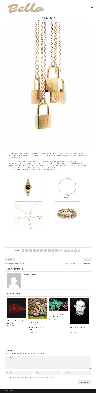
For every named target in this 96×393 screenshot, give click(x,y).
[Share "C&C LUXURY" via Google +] (30, 251)
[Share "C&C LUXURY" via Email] (53, 251)
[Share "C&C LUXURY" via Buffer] (45, 251)
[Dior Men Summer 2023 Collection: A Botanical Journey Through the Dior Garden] (37, 308)
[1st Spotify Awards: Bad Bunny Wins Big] (58, 304)
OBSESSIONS (42, 20)
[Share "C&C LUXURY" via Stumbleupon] (49, 251)
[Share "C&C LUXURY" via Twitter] (27, 251)
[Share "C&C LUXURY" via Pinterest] (38, 251)
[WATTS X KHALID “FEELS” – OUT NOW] (16, 308)
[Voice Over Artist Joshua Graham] (79, 311)
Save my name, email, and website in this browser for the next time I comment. (31, 377)
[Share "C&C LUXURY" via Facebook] (23, 251)
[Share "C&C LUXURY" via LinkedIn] (42, 251)
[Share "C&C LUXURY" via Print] (57, 251)
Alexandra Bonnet (29, 275)
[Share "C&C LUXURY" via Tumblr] (34, 251)
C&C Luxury (12, 153)
